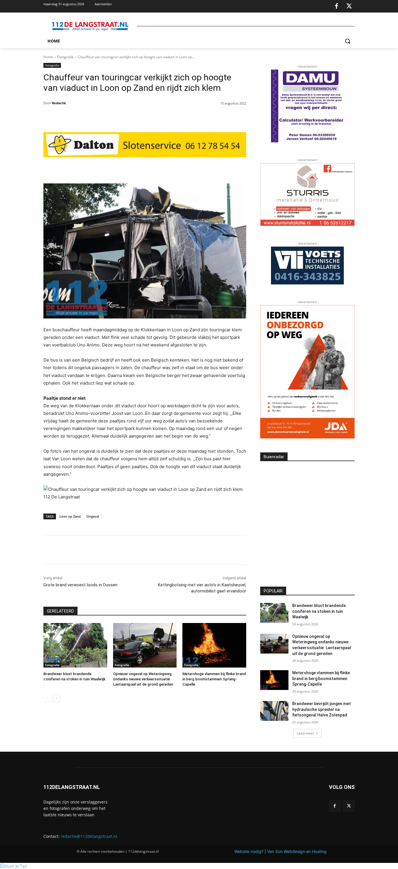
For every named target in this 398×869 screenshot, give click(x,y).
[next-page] (56, 698)
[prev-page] (47, 698)
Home (48, 56)
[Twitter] (349, 6)
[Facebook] (336, 6)
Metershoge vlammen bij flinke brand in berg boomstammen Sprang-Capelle (214, 679)
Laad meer (305, 733)
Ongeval (93, 516)
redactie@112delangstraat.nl (89, 836)
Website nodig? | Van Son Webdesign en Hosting (280, 851)
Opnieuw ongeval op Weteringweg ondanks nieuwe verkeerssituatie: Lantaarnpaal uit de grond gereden (143, 679)
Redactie (59, 103)
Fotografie (65, 56)
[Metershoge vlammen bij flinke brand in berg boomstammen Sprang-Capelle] (214, 645)
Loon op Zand (70, 516)
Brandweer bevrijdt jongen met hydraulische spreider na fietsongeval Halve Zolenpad (321, 709)
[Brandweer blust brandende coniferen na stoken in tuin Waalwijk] (75, 645)
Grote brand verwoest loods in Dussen (80, 584)
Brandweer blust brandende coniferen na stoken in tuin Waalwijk (319, 611)
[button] (348, 41)
